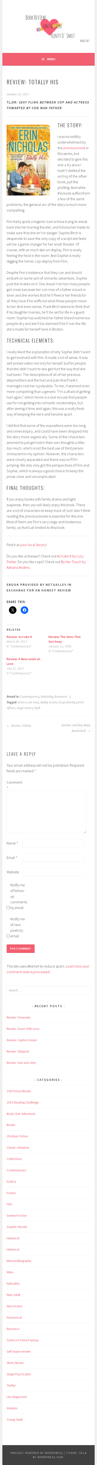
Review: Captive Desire (22, 1040)
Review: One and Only (21, 1063)
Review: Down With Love (23, 1029)
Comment (14, 785)
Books (11, 1125)
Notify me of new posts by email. (17, 927)
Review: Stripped (18, 1051)
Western (12, 1408)
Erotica (11, 1181)
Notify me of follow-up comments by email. (17, 896)
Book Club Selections (21, 1114)
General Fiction (17, 1215)
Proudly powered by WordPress (36, 1453)
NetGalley (46, 696)
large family (67, 702)
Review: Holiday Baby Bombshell (76, 728)
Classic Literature (18, 1147)
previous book (74, 147)
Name (12, 843)
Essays (11, 1193)
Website (13, 872)
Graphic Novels (17, 1227)
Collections (14, 1159)
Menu (51, 59)
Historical (13, 1238)
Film (9, 1204)
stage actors (25, 708)
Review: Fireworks (18, 1017)
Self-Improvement (18, 1351)
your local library (33, 544)
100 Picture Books (19, 1091)
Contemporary (29, 696)
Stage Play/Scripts (19, 1374)
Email (12, 857)
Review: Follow (21, 725)
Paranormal (14, 1317)
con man (33, 702)
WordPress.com (50, 1457)
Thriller (11, 1385)
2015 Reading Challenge (23, 1102)
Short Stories (15, 1363)
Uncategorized (17, 1397)
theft (37, 708)
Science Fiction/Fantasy (23, 1340)
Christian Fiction (17, 1136)
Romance (61, 696)
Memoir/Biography (19, 1261)
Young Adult (15, 1419)
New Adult (13, 1295)
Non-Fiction (14, 1306)
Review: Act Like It (19, 637)
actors (22, 702)
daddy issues (48, 702)
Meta (10, 1272)
